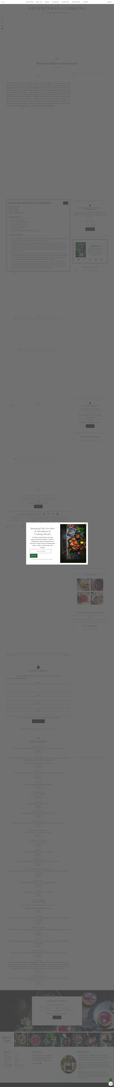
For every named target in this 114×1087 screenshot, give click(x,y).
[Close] (85, 524)
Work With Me (76, 2)
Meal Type (39, 2)
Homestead (55, 2)
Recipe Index (29, 2)
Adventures (65, 2)
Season (47, 2)
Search (109, 2)
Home (3, 2)
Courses (85, 2)
